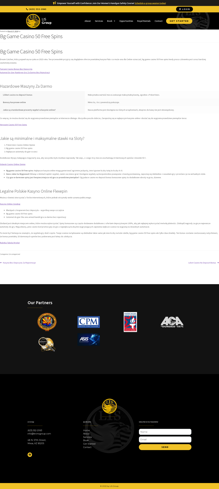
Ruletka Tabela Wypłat (10, 242)
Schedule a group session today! (150, 3)
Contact (159, 21)
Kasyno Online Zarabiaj (10, 204)
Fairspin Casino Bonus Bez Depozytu (16, 69)
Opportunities (126, 21)
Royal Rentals (143, 21)
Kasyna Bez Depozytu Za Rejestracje (19, 262)
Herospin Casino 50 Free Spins (13, 124)
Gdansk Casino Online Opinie (12, 164)
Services (99, 21)
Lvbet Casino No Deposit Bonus (202, 262)
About (88, 21)
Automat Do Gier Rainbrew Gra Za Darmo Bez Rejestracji (25, 72)
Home (86, 430)
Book (109, 21)
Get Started (89, 443)
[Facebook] (30, 454)
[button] (36, 9)
